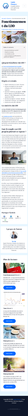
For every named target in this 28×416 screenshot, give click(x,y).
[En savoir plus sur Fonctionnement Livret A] (14, 268)
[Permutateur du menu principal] (24, 6)
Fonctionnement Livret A (11, 275)
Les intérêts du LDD (9, 54)
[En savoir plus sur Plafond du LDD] (14, 364)
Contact (14, 403)
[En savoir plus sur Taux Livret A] (14, 299)
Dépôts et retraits (9, 52)
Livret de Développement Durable (12, 66)
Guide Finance (14, 3)
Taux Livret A (8, 308)
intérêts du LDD (8, 116)
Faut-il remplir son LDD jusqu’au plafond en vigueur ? (12, 56)
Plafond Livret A (8, 341)
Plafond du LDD (8, 374)
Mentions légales (18, 401)
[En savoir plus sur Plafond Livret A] (14, 332)
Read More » (9, 287)
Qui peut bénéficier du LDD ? (12, 50)
